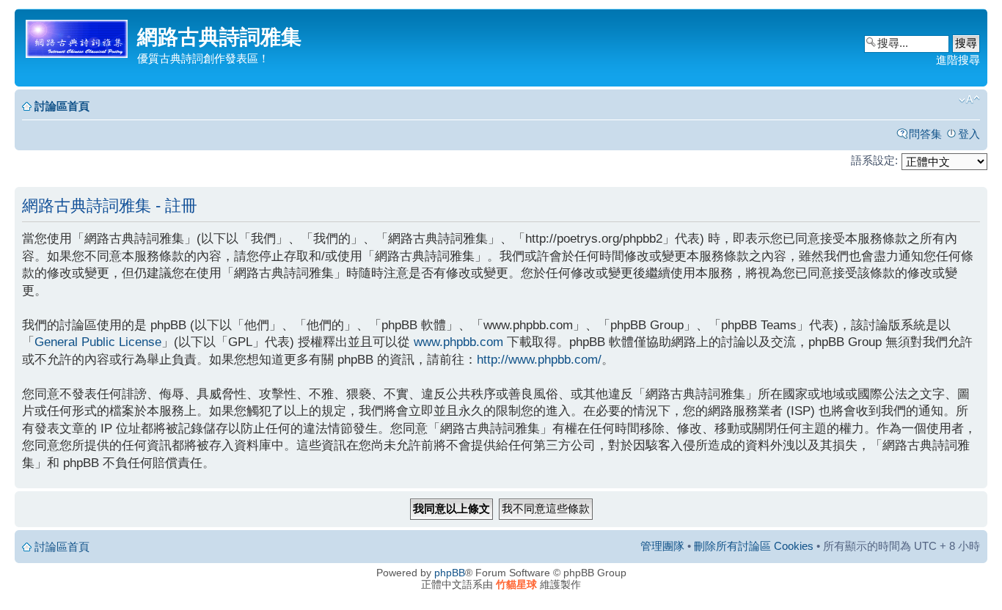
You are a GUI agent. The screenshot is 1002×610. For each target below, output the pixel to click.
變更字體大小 (969, 99)
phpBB (449, 572)
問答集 (925, 134)
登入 (969, 134)
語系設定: (874, 160)
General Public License (97, 342)
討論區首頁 (61, 106)
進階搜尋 (958, 60)
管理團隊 (662, 546)
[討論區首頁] (77, 36)
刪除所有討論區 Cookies (753, 546)
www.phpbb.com (458, 342)
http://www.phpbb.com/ (539, 360)
